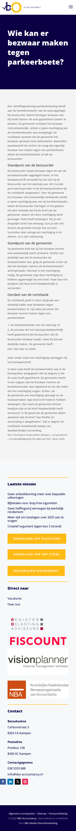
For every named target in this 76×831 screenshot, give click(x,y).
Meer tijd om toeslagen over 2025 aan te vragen (36, 519)
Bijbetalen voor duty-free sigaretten (32, 503)
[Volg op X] (18, 782)
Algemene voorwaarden (22, 813)
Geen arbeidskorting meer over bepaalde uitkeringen (36, 496)
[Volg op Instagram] (25, 782)
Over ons (14, 604)
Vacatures (15, 598)
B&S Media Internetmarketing (41, 823)
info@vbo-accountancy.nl (25, 774)
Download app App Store (36, 554)
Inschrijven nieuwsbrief (36, 571)
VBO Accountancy (26, 818)
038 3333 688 (17, 768)
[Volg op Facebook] (3, 782)
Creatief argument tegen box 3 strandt (34, 526)
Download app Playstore (36, 538)
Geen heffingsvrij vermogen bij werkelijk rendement (35, 510)
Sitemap (41, 813)
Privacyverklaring (58, 813)
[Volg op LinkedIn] (10, 782)
